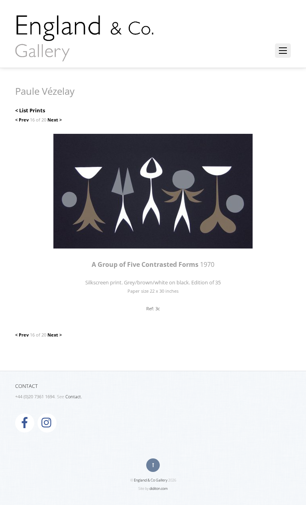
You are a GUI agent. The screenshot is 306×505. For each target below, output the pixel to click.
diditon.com (158, 488)
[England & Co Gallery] (85, 53)
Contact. (73, 396)
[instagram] (47, 422)
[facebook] (24, 422)
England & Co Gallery (150, 480)
